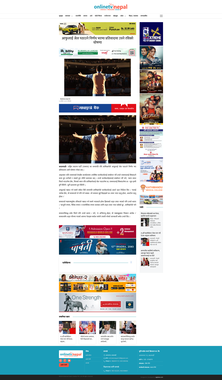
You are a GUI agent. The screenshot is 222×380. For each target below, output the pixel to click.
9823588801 (124, 371)
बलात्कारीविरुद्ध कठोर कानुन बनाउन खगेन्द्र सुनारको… (128, 339)
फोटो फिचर (98, 16)
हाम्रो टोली (64, 365)
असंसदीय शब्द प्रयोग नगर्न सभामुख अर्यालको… (107, 339)
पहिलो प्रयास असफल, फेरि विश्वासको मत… (87, 338)
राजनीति (78, 16)
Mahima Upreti (65, 99)
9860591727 (115, 361)
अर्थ (91, 16)
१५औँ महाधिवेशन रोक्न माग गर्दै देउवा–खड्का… (66, 339)
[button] (161, 15)
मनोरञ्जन (107, 16)
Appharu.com (159, 377)
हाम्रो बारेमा (88, 355)
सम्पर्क (87, 363)
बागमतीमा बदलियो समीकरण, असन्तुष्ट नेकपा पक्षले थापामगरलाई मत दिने (150, 253)
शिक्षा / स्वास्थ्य (133, 16)
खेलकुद (115, 16)
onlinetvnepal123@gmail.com (118, 358)
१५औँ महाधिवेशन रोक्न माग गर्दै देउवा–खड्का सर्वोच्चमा (151, 234)
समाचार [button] (67, 16)
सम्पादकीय (144, 16)
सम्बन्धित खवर (64, 316)
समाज (85, 16)
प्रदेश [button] (121, 16)
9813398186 (124, 361)
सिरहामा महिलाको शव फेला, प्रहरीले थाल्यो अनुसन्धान (150, 215)
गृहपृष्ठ (61, 16)
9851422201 (115, 371)
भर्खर (141, 207)
